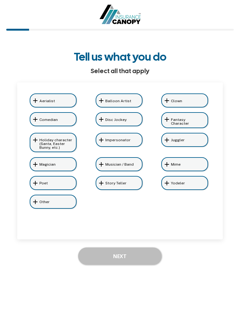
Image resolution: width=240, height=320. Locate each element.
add (35, 100)
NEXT (120, 256)
